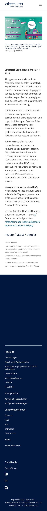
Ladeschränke (11, 373)
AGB (6, 424)
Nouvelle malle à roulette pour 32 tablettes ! (21, 262)
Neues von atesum (13, 445)
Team (7, 419)
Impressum (9, 428)
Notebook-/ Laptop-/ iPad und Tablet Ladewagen (21, 367)
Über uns (9, 415)
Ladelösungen (11, 357)
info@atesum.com (25, 331)
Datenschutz (10, 433)
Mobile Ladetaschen (13, 377)
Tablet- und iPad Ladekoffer (17, 362)
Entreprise (19, 50)
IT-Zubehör (9, 386)
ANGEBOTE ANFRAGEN (18, 307)
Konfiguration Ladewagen (16, 403)
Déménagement (11, 242)
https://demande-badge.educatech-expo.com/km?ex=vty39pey (23, 223)
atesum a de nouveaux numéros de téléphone (22, 266)
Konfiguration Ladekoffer (16, 398)
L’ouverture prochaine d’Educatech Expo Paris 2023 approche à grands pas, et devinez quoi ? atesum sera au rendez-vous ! (23, 46)
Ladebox (8, 382)
